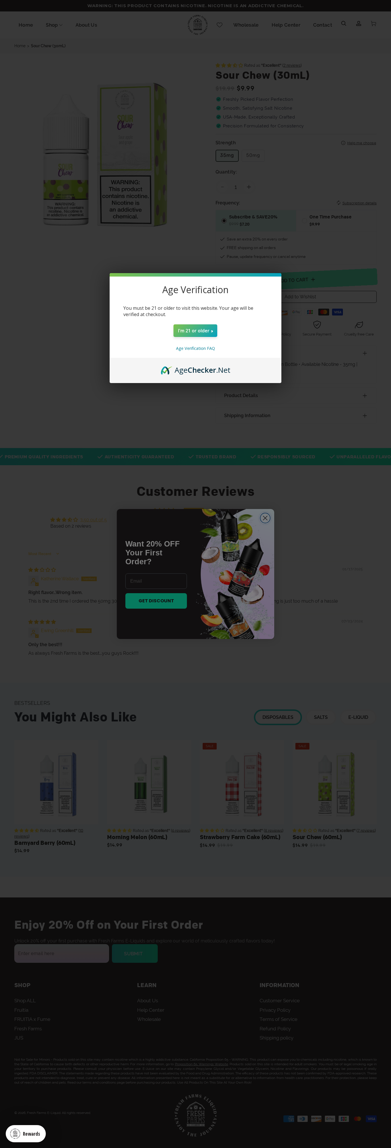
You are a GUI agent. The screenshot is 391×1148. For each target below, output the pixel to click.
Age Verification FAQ (195, 348)
